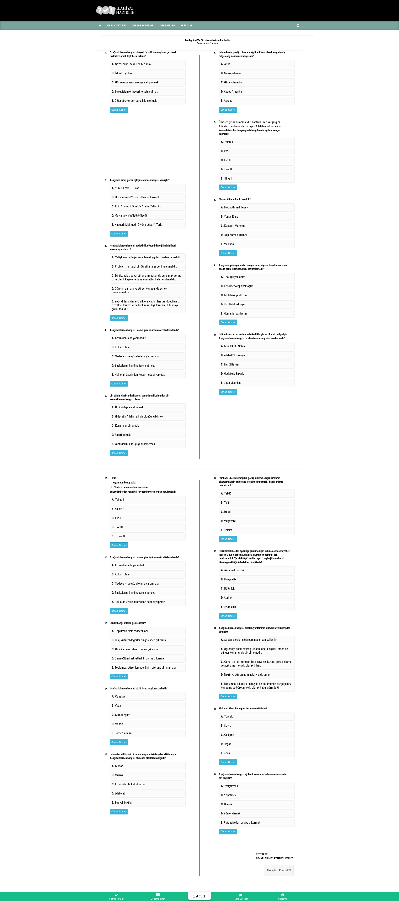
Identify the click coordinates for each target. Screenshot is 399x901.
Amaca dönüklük (232, 570)
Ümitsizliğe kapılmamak (128, 407)
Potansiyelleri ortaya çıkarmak (240, 822)
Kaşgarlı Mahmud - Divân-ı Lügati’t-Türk (137, 225)
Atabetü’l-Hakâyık (233, 355)
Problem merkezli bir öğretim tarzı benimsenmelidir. (144, 266)
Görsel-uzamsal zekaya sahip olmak (135, 82)
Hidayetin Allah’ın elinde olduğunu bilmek (137, 416)
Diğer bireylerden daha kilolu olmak (134, 101)
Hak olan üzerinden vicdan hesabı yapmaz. (139, 375)
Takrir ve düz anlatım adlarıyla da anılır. (246, 675)
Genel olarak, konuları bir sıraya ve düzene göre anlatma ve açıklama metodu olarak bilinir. (256, 663)
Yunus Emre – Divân (125, 188)
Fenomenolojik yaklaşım (237, 286)
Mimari (117, 766)
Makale (117, 724)
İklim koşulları (122, 73)
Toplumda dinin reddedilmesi (130, 631)
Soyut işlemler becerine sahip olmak (135, 91)
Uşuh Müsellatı (231, 383)
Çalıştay (118, 696)
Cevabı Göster (118, 109)
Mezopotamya (231, 73)
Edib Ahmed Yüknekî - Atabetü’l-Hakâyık (137, 206)
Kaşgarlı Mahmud (233, 226)
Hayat (226, 744)
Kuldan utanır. (121, 347)
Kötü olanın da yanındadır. (129, 338)
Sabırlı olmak (121, 435)
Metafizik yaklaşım (234, 295)
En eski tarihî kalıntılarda (128, 784)
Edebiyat (118, 793)
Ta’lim (226, 502)
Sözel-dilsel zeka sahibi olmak (131, 64)
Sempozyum (121, 715)
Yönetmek (228, 795)
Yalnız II (118, 509)
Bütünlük (228, 588)
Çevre (226, 725)
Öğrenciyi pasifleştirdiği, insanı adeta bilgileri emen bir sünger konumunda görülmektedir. (254, 650)
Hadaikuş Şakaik (232, 374)
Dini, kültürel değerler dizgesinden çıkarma (139, 640)
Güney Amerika (232, 82)
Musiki (117, 775)
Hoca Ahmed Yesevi (234, 207)
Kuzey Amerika (231, 91)
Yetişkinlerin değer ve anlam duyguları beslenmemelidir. (146, 257)
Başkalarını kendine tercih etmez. (133, 365)
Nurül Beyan (230, 364)
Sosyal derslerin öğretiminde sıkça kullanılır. (249, 640)
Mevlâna (227, 244)
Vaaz (116, 706)
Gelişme (227, 735)
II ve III (226, 169)
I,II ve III (227, 178)
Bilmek (226, 804)
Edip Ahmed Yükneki (234, 235)
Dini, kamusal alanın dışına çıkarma (135, 649)
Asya (225, 64)
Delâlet (226, 530)
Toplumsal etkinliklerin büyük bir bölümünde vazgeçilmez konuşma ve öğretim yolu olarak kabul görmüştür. (256, 685)
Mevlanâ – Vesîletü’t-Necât (129, 215)
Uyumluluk (228, 607)
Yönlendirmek (230, 813)
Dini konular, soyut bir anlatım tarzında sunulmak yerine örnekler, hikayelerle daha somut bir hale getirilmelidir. (146, 277)
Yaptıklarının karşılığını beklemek (133, 444)
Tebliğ (226, 493)
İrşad (225, 512)
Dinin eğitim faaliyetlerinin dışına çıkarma (138, 658)
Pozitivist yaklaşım (233, 304)
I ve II (225, 151)
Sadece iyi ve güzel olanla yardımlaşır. (136, 356)
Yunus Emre (229, 216)
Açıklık (226, 598)
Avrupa (226, 101)
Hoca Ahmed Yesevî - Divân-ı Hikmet (135, 197)
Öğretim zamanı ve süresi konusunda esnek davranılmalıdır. (139, 290)
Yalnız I (227, 142)
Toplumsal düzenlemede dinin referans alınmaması (144, 667)
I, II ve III (118, 536)
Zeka (225, 753)
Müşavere (228, 521)
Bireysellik (228, 579)
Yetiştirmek (229, 786)
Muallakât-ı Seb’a (233, 346)
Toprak (227, 716)
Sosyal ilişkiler (122, 802)
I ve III (226, 160)
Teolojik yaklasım (233, 277)
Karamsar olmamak (125, 426)
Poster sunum (122, 733)
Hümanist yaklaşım (234, 313)
